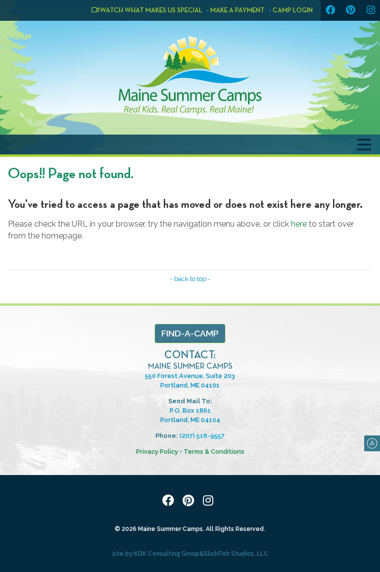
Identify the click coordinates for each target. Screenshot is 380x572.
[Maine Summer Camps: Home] (190, 75)
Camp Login (293, 10)
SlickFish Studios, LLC (236, 553)
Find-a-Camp (190, 333)
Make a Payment (237, 10)
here (299, 224)
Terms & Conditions (214, 451)
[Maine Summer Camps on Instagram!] (370, 10)
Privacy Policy (157, 451)
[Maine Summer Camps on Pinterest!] (350, 10)
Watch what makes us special (150, 10)
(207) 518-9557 (202, 435)
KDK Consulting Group (166, 553)
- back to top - (190, 279)
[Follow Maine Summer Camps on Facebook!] (330, 10)
